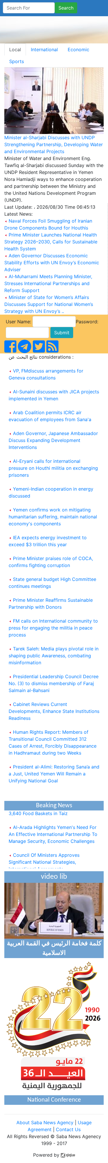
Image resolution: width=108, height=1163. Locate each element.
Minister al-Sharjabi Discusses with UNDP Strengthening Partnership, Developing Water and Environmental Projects (53, 144)
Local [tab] (15, 49)
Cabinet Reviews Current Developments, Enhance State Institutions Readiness (54, 711)
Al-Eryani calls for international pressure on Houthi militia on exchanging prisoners (53, 468)
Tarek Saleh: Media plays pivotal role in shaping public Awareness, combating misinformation (53, 655)
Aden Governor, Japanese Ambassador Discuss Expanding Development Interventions (53, 440)
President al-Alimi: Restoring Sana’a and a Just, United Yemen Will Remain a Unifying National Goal (54, 774)
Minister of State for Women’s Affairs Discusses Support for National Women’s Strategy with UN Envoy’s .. (48, 304)
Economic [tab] (78, 49)
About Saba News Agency (45, 1122)
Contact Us (68, 1129)
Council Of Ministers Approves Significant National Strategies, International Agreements (44, 859)
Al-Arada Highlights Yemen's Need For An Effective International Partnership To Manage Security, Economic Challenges (53, 831)
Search (65, 8)
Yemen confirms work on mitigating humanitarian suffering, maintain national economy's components (53, 517)
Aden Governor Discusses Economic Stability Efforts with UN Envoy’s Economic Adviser (51, 262)
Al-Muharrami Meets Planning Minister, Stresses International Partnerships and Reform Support (48, 283)
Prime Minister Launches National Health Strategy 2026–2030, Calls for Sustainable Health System (50, 242)
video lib (54, 877)
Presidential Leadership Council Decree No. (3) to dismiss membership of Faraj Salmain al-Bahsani (53, 683)
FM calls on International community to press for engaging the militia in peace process (53, 628)
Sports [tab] (16, 61)
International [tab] (44, 49)
